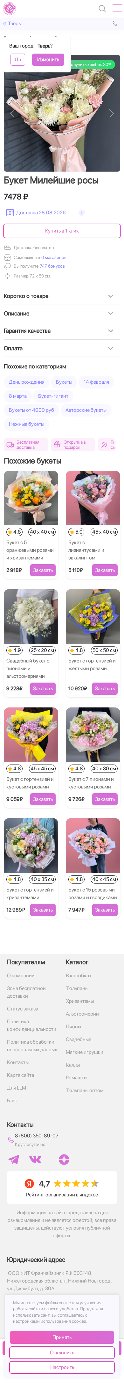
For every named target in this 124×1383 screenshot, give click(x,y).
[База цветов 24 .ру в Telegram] (13, 1159)
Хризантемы (80, 1001)
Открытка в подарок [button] (75, 445)
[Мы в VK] (35, 1159)
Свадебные (78, 1039)
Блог (12, 1101)
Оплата (13, 348)
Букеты (64, 382)
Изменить (48, 59)
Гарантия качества (27, 330)
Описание (16, 313)
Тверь (14, 23)
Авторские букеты (86, 410)
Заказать (43, 570)
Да (18, 59)
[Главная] (9, 8)
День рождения (27, 382)
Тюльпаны (77, 988)
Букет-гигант (53, 396)
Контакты (18, 1062)
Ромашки (76, 1078)
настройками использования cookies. (50, 1321)
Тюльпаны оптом (85, 1090)
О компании (21, 976)
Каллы (73, 1065)
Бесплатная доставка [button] (28, 445)
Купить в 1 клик (62, 231)
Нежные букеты (26, 424)
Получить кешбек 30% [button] (89, 64)
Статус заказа (22, 1009)
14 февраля (96, 382)
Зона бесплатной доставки (26, 992)
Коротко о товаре (26, 295)
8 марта (18, 396)
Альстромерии (82, 1014)
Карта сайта (20, 1075)
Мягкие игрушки (84, 1052)
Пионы (73, 1027)
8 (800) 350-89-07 (37, 1136)
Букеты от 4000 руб (31, 410)
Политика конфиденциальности (31, 1025)
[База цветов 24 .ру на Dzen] (64, 1159)
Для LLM (16, 1088)
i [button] (81, 213)
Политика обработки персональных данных (32, 1046)
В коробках (79, 976)
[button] (51, 266)
